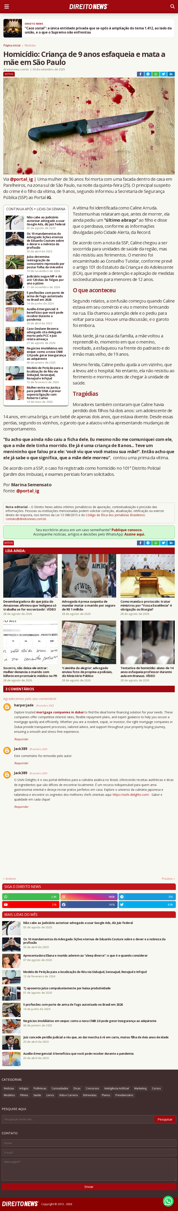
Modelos (9, 1095)
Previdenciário (124, 1095)
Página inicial (11, 45)
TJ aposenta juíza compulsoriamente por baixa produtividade (66, 988)
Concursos (92, 1088)
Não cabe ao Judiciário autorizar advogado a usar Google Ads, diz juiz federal (46, 221)
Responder (21, 739)
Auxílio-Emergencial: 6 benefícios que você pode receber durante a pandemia (45, 314)
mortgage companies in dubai (60, 712)
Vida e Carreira (68, 1095)
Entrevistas (89, 1095)
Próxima (167, 878)
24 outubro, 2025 (45, 705)
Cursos (156, 1088)
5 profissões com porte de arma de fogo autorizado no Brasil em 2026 (45, 296)
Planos (106, 1095)
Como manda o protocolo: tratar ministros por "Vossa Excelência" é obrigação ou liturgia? (146, 605)
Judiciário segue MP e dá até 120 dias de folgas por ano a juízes (45, 280)
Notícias (30, 45)
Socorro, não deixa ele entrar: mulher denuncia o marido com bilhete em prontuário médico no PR (30, 672)
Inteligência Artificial (116, 1088)
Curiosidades (60, 1088)
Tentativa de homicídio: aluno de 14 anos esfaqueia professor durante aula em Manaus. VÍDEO (147, 672)
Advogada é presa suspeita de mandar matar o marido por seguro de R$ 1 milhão (88, 605)
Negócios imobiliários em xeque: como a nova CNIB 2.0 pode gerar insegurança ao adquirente (46, 354)
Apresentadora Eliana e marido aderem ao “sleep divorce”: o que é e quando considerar (85, 955)
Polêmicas (40, 1088)
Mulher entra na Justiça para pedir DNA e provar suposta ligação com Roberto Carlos (44, 393)
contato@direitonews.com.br (26, 519)
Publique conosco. (127, 529)
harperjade (24, 705)
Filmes (24, 1095)
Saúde (37, 1095)
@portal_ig (21, 179)
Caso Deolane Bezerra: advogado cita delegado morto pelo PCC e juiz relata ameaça (44, 334)
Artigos (23, 1088)
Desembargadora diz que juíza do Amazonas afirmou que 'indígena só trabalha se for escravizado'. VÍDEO (29, 605)
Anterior (10, 878)
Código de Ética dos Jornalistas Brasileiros (115, 515)
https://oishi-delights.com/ (131, 795)
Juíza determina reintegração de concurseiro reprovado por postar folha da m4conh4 (45, 262)
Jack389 (20, 748)
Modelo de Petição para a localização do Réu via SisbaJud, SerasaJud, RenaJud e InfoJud (45, 373)
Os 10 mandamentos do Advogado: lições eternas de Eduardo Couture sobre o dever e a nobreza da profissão (45, 240)
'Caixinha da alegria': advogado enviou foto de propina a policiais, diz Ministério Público (87, 672)
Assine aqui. (134, 534)
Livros (50, 1095)
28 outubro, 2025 (38, 749)
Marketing (140, 1088)
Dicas (77, 1088)
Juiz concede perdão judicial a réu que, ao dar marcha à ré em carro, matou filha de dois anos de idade (96, 1037)
